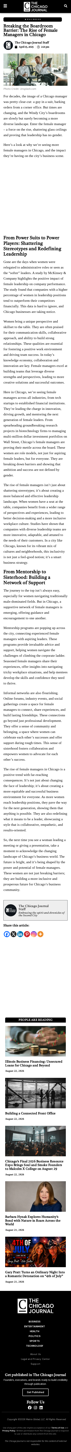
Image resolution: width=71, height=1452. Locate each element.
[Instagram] (34, 934)
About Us (35, 1354)
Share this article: (16, 925)
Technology (34, 1345)
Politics (34, 1336)
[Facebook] (7, 934)
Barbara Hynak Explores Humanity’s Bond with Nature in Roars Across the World (32, 1220)
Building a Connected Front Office (30, 1113)
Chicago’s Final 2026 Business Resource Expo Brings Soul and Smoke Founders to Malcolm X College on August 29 (34, 1165)
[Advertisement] (35, 198)
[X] (14, 934)
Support (35, 1363)
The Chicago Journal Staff (32, 42)
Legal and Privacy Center (35, 1359)
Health (34, 1331)
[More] (40, 934)
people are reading (35, 1020)
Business (33, 19)
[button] (5, 6)
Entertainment (34, 1326)
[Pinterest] (27, 934)
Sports (34, 1341)
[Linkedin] (20, 934)
